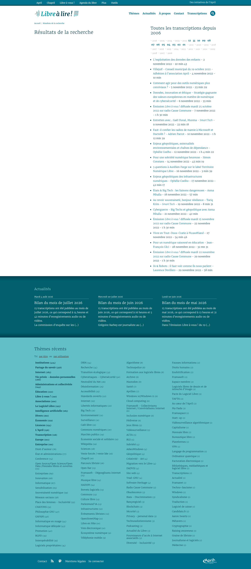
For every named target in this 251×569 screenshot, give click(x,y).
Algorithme (134, 362)
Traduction (180, 501)
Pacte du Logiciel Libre (186, 393)
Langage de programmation (189, 451)
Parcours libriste (92, 463)
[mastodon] (60, 561)
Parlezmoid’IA (91, 504)
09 (203, 40)
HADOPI (88, 484)
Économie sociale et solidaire (99, 439)
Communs (89, 494)
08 (209, 40)
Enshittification (182, 372)
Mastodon (133, 381)
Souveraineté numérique (51, 492)
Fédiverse (133, 420)
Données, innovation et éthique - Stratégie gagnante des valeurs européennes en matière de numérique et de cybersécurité (185, 97)
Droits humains (182, 367)
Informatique (45, 483)
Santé (131, 386)
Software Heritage (138, 482)
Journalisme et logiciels (187, 540)
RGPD (40, 535)
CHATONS (43, 506)
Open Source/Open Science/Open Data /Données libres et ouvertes (53, 466)
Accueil (37, 23)
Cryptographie (181, 525)
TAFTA (177, 398)
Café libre (88, 424)
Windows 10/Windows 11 (142, 396)
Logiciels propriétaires (50, 545)
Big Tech (88, 410)
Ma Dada (178, 408)
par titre (43, 356)
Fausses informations (186, 362)
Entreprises (44, 473)
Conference (44, 458)
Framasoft (179, 377)
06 (158, 44)
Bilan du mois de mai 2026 (184, 303)
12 (189, 40)
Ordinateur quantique (186, 456)
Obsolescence (135, 492)
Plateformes (180, 441)
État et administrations (50, 453)
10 (198, 40)
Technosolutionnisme (140, 520)
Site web (133, 473)
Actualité (178, 477)
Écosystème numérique (96, 532)
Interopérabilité (46, 540)
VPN (176, 446)
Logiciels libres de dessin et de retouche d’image (189, 388)
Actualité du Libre (138, 530)
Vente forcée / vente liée (97, 453)
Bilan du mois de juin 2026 (120, 303)
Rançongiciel (135, 501)
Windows (179, 492)
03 (173, 44)
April (39, 2)
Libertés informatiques (96, 405)
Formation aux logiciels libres (145, 372)
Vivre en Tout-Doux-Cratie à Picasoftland (178, 233)
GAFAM (42, 516)
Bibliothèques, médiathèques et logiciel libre (190, 467)
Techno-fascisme (183, 487)
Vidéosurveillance (138, 430)
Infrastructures (91, 508)
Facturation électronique (187, 460)
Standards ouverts (93, 396)
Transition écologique (95, 372)
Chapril (87, 458)
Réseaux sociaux (47, 497)
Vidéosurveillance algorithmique (192, 422)
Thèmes (134, 13)
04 (168, 44)
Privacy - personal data (141, 516)
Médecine (179, 545)
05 (163, 44)
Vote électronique (93, 528)
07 (152, 44)
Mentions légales (75, 561)
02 (178, 44)
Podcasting (134, 525)
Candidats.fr (180, 511)
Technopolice (135, 367)
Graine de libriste (183, 535)
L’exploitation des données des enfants (177, 59)
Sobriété (132, 444)
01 (184, 44)
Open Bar (88, 467)
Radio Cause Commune (141, 487)
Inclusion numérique (140, 415)
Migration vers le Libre (141, 463)
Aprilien (132, 391)
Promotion (43, 530)
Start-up (178, 417)
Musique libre (91, 480)
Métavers (179, 520)
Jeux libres (134, 425)
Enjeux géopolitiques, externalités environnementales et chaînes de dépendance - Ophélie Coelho (181, 148)
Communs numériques (96, 429)
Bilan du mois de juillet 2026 (58, 303)
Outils (114, 2)
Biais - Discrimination (140, 497)
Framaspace (180, 413)
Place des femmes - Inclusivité (55, 502)
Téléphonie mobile (93, 537)
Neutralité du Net (93, 381)
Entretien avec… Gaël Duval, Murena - (182, 120)
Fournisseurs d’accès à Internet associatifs (144, 537)
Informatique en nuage (50, 521)
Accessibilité (90, 391)
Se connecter (96, 561)
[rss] (52, 561)
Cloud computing (138, 400)
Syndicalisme (181, 497)
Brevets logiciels (92, 489)
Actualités (149, 13)
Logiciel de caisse (183, 506)
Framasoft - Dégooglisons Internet (101, 474)
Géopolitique (135, 453)
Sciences (88, 448)
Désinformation (92, 386)
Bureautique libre (183, 437)
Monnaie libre (181, 432)
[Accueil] (56, 13)
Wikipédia (89, 444)
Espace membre (182, 381)
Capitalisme (180, 427)
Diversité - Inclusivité (140, 542)
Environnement (92, 415)
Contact (179, 13)
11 (194, 40)
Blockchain (134, 506)
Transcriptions (197, 13)
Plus (104, 2)
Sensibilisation (46, 487)
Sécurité (132, 511)
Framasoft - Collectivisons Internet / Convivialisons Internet (145, 408)
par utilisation (61, 356)
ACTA (131, 434)
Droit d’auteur (45, 449)
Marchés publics (92, 434)
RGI (130, 439)
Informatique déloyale (50, 526)
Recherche (89, 367)
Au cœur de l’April (184, 403)
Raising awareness (184, 530)
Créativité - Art (136, 458)
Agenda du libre (87, 2)
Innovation (44, 478)
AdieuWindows (136, 449)
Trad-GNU (134, 477)
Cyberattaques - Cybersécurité (100, 377)
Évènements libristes (95, 513)
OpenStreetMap (91, 518)
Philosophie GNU (47, 511)
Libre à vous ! (67, 2)
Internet (88, 400)
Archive (132, 377)
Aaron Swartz (181, 516)
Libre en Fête (90, 523)
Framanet (179, 482)
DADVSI (132, 468)
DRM (86, 362)
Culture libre (90, 499)
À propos (165, 13)
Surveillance (90, 420)
